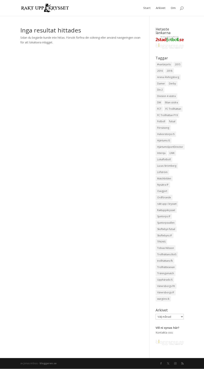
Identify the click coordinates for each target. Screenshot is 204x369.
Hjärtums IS (163, 140)
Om (173, 8)
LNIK (172, 153)
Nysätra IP (163, 184)
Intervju (161, 153)
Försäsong (163, 127)
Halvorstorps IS (166, 134)
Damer (161, 83)
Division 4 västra (166, 96)
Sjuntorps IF (163, 216)
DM (159, 102)
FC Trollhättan (173, 109)
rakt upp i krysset (167, 204)
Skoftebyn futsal (166, 229)
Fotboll (161, 121)
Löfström (162, 172)
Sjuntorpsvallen (166, 222)
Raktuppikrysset (166, 210)
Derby (172, 83)
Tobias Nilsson (165, 248)
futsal (172, 121)
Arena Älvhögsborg (168, 77)
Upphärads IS (165, 279)
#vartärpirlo (164, 64)
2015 (177, 64)
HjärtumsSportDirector (170, 147)
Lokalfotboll (164, 159)
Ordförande (164, 197)
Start (147, 8)
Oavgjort (162, 191)
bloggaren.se (48, 363)
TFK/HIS (161, 241)
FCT (159, 109)
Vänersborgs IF (165, 292)
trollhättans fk (165, 260)
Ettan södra (171, 102)
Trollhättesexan (166, 267)
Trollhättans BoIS (166, 254)
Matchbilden (164, 178)
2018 (169, 70)
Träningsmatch (165, 273)
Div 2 (160, 89)
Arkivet (161, 8)
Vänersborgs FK (166, 286)
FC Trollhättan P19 (167, 115)
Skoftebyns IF (164, 235)
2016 (160, 70)
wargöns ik (163, 298)
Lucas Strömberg (166, 165)
